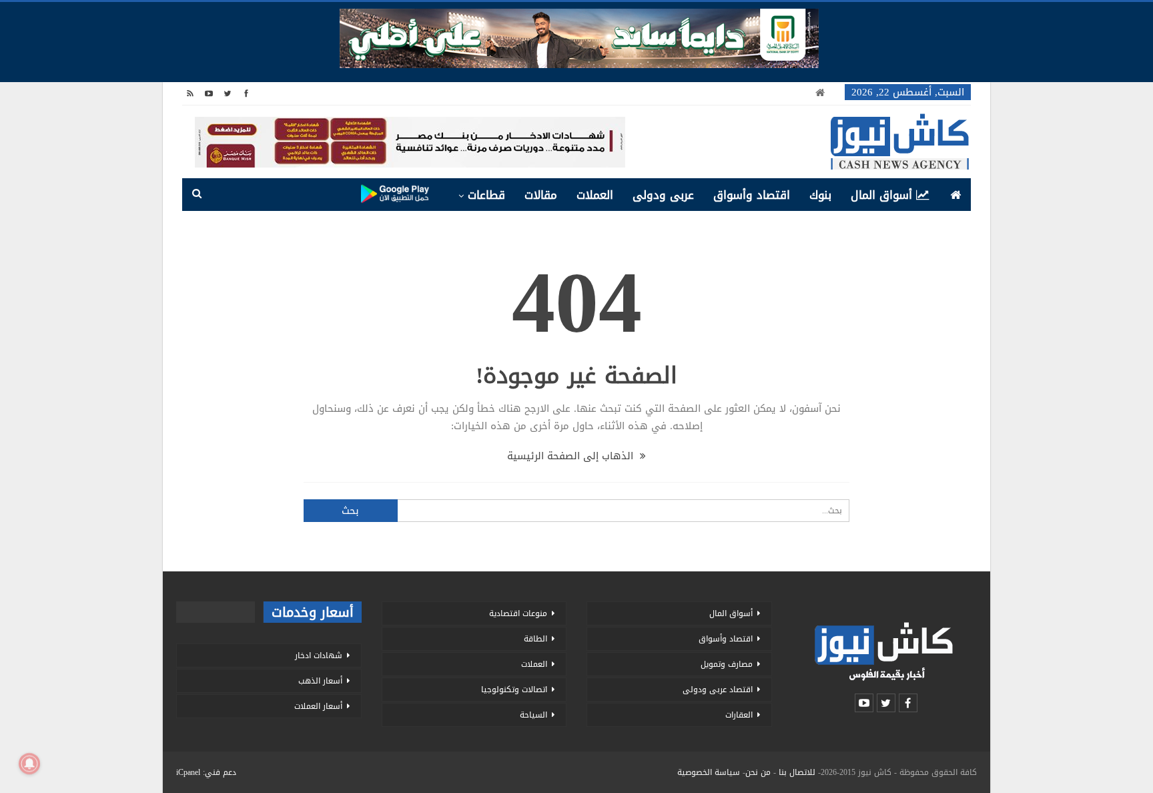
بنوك (820, 195)
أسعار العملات (318, 706)
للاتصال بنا (797, 772)
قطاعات (486, 195)
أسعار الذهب (320, 681)
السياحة (533, 715)
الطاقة (535, 638)
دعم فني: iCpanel (206, 772)
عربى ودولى (663, 195)
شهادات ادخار (318, 655)
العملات (594, 195)
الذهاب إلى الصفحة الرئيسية (572, 456)
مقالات (540, 195)
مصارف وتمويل (727, 664)
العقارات (739, 715)
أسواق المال (881, 195)
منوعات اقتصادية (518, 613)
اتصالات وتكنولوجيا (514, 689)
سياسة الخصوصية (708, 772)
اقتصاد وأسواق (751, 195)
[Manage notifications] (29, 763)
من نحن (758, 772)
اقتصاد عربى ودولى (718, 689)
